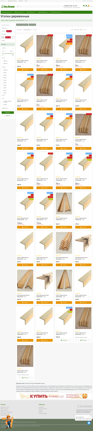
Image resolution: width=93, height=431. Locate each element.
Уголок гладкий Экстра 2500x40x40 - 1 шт (22, 100)
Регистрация (89, 0)
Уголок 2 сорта (32, 24)
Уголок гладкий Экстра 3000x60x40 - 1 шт (22, 333)
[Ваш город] (90, 415)
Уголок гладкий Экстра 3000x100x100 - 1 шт (22, 219)
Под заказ (65, 340)
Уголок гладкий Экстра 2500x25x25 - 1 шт (22, 61)
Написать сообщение (68, 7)
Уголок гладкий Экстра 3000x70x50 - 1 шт (42, 333)
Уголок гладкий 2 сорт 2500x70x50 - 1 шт (80, 333)
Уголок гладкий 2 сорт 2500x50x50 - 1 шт (41, 100)
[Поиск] (17, 6)
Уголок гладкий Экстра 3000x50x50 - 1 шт (22, 179)
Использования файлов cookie (29, 422)
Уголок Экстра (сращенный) (22, 24)
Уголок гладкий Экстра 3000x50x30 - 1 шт (80, 296)
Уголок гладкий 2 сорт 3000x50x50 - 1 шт (80, 140)
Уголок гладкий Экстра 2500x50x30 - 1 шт (80, 219)
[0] (83, 6)
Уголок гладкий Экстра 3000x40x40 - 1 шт (61, 140)
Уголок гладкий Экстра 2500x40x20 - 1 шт (61, 219)
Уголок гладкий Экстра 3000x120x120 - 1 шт (42, 219)
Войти (84, 0)
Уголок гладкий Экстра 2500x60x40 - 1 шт (22, 258)
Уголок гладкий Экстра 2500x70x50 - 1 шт (42, 258)
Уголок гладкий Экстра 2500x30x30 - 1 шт (61, 61)
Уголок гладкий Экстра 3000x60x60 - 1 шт (42, 179)
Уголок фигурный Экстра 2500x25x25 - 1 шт (62, 258)
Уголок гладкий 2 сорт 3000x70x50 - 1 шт (22, 371)
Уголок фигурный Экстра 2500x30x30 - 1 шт (81, 258)
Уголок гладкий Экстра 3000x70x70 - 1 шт (61, 333)
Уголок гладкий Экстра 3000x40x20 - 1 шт (61, 296)
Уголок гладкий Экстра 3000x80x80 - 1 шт (61, 179)
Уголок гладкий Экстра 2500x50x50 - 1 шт (61, 100)
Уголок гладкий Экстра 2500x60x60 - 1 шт (80, 100)
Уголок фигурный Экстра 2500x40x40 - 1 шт (23, 296)
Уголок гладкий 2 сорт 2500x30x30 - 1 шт (41, 61)
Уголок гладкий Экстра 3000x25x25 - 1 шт (22, 140)
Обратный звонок (76, 7)
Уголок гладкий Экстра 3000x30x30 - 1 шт (42, 140)
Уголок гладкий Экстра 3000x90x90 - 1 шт (80, 179)
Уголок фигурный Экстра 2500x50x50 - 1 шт (42, 296)
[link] (3, 1)
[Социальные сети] (89, 423)
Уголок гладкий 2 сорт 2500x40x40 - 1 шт (80, 61)
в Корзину (26, 69)
